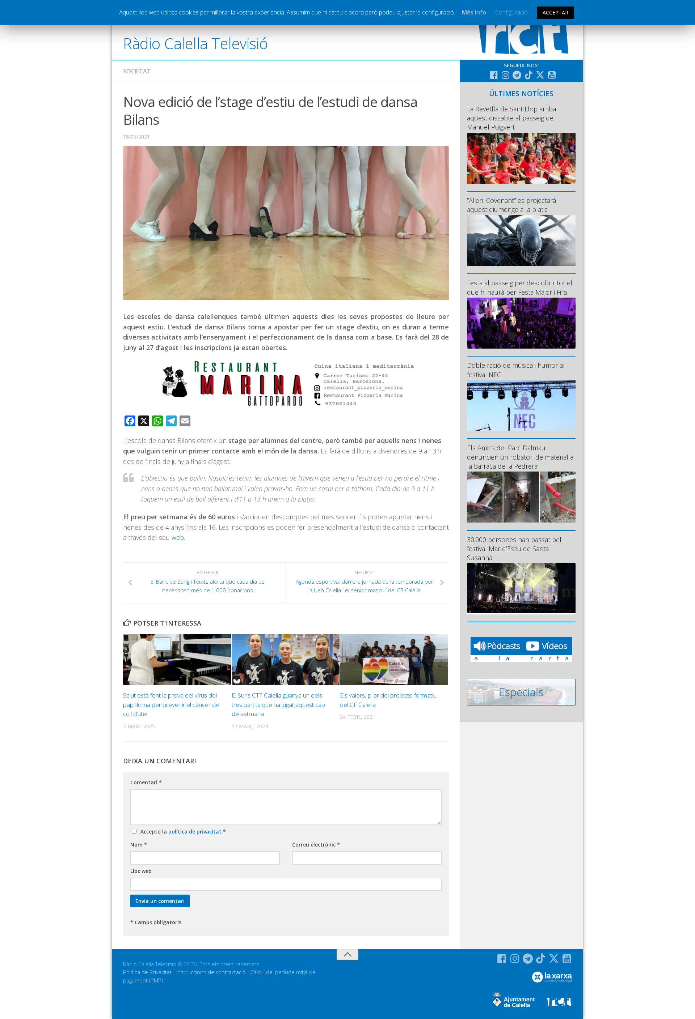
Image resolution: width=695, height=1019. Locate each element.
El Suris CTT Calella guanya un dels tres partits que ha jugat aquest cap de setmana (278, 704)
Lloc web (141, 870)
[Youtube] (551, 75)
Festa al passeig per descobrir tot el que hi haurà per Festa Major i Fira (519, 287)
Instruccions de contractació (211, 972)
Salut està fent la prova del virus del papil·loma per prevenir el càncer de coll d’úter (171, 704)
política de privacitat (195, 831)
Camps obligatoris (155, 922)
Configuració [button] (511, 12)
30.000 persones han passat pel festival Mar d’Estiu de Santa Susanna (514, 548)
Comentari (146, 782)
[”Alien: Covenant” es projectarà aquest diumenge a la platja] (521, 240)
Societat (137, 71)
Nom (138, 844)
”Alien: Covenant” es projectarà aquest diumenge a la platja (511, 205)
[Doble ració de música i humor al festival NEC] (521, 405)
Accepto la (182, 831)
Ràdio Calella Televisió (195, 43)
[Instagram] (505, 75)
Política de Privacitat (147, 972)
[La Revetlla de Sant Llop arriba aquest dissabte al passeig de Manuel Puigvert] (521, 158)
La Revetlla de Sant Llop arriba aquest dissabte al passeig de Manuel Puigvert (511, 118)
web (178, 537)
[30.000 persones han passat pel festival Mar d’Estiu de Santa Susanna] (521, 588)
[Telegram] (517, 75)
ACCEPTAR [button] (555, 12)
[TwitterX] (540, 75)
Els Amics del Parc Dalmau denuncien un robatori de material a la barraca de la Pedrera (520, 456)
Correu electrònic (316, 844)
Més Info (474, 12)
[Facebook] (493, 75)
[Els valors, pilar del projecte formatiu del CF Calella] (394, 659)
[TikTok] (528, 75)
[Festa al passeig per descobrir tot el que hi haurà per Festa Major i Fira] (521, 323)
